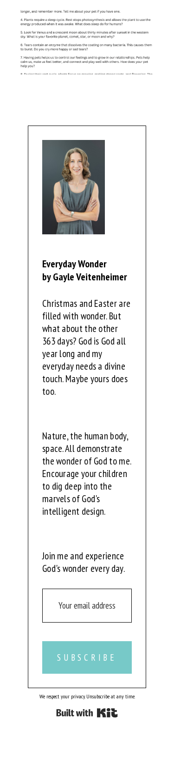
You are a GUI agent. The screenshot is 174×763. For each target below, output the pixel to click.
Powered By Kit (87, 712)
